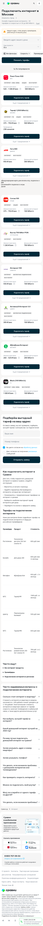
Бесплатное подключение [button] (22, 274)
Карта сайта (6, 882)
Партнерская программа (29, 871)
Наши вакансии (31, 882)
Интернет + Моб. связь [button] (11, 83)
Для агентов (6, 875)
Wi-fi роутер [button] (33, 83)
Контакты (14, 871)
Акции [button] (24, 83)
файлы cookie (25, 907)
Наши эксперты (18, 882)
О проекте (6, 871)
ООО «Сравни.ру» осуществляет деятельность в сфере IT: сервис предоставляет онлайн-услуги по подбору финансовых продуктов (20, 896)
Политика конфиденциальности (14, 878)
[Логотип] (9, 890)
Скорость (24, 53)
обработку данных (30, 447)
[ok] (15, 920)
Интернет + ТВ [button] (9, 117)
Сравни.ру (4, 809)
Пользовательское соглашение (24, 875)
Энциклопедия (32, 878)
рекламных (32, 451)
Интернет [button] (7, 155)
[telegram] (3, 920)
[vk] (9, 920)
